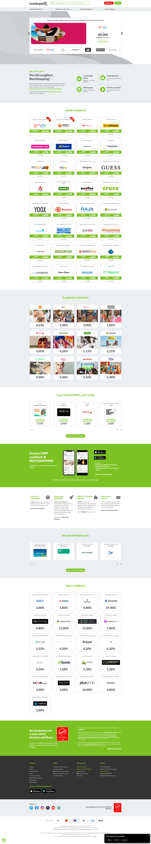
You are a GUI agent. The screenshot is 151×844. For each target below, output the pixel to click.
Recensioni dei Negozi (91, 744)
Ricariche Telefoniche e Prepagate (84, 769)
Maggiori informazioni (113, 748)
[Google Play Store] (48, 791)
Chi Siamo (31, 766)
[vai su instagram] (42, 808)
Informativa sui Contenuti (34, 775)
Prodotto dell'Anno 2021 (54, 91)
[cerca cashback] (52, 3)
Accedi (118, 3)
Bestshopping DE (33, 780)
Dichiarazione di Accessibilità (35, 778)
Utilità (55, 763)
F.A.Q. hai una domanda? (58, 769)
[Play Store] (100, 457)
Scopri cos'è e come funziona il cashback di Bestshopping (45, 88)
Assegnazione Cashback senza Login (60, 773)
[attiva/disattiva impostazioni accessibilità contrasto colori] (4, 840)
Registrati (108, 3)
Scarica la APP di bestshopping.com (40, 786)
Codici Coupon (80, 775)
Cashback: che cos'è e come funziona (60, 766)
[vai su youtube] (53, 808)
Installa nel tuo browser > (86, 512)
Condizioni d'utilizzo (33, 771)
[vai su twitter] (48, 808)
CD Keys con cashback (83, 773)
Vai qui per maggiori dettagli (103, 474)
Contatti (31, 769)
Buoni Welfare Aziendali (58, 775)
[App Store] (100, 452)
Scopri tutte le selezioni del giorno (75, 59)
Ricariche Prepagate (103, 737)
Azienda (32, 763)
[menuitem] (40, 9)
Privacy (31, 773)
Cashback (81, 729)
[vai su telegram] (31, 808)
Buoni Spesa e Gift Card (89, 737)
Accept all (124, 840)
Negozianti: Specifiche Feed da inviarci (108, 775)
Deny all (117, 840)
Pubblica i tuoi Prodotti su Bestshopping (108, 769)
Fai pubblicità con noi (104, 771)
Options (109, 840)
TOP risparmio (81, 763)
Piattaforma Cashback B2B (105, 773)
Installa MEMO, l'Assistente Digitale (61, 771)
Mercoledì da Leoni (81, 771)
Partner (102, 763)
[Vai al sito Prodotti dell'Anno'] (118, 807)
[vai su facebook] (37, 808)
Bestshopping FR (32, 782)
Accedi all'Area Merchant (105, 766)
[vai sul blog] (59, 808)
